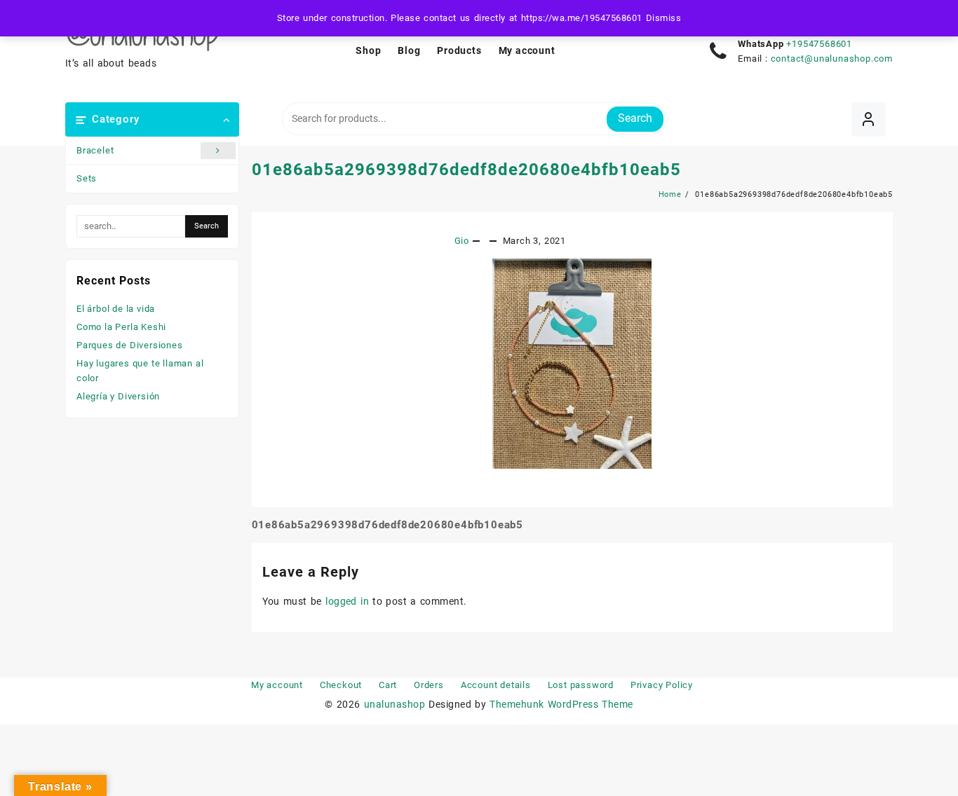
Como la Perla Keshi (121, 327)
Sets (86, 178)
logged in (347, 601)
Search (635, 118)
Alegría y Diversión (118, 396)
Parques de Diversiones (129, 345)
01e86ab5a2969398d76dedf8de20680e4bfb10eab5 (466, 169)
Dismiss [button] (663, 18)
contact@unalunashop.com (832, 58)
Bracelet (95, 150)
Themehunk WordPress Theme (561, 704)
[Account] (868, 119)
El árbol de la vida (115, 308)
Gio (461, 240)
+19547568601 (819, 44)
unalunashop (394, 704)
